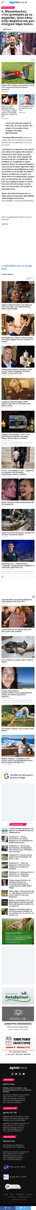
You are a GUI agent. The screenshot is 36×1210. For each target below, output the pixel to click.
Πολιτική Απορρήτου (24, 1197)
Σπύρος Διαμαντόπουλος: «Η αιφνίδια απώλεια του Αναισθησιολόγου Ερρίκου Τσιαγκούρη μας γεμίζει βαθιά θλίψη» (20, 884)
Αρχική (6, 1194)
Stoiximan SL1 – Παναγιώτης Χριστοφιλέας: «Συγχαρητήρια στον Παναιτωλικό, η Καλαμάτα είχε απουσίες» (21, 848)
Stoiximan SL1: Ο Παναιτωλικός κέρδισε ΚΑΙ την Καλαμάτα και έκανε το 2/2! (20, 857)
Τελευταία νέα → (18, 824)
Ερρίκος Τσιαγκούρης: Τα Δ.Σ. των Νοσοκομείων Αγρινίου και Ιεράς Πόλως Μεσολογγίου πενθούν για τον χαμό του (21, 903)
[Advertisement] (19, 209)
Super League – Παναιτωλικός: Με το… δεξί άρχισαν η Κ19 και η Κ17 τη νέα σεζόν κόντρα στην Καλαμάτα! (21, 894)
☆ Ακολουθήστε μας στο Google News (17, 267)
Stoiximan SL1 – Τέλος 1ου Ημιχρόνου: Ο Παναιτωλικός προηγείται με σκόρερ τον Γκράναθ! (19, 866)
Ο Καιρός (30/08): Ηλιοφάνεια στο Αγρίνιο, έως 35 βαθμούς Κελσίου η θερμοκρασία (21, 830)
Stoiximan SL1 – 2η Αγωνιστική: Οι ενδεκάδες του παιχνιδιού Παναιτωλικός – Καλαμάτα (21, 874)
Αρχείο (12, 1194)
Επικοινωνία (20, 1194)
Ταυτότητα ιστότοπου (19, 1199)
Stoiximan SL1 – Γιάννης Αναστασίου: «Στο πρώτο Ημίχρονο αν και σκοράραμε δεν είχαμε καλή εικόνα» (21, 839)
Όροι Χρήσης (11, 1197)
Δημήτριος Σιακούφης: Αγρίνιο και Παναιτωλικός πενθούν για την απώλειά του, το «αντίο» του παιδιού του (21, 912)
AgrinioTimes (7, 29)
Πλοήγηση (29, 1194)
